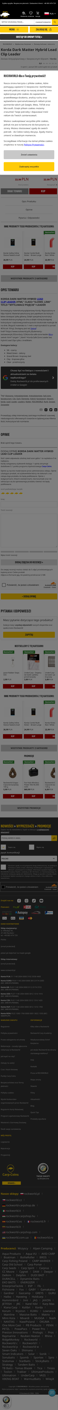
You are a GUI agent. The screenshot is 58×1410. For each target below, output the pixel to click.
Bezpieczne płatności (21, 3)
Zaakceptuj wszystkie (29, 167)
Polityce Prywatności (34, 144)
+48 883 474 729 (50, 3)
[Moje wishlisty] (31, 13)
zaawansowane (43, 22)
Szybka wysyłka (7, 3)
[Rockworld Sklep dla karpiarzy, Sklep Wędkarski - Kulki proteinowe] (5, 14)
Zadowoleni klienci (36, 3)
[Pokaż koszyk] (38, 13)
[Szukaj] (55, 22)
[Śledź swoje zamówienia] (24, 13)
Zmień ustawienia (29, 155)
